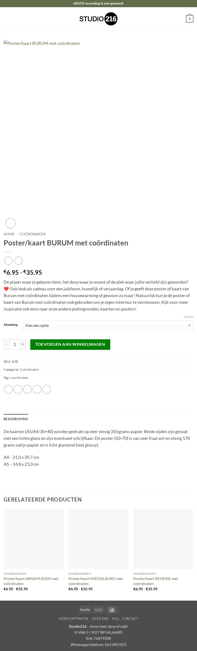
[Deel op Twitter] (27, 389)
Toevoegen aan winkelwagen (70, 344)
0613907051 (116, 644)
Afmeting (11, 325)
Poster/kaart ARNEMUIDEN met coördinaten (31, 581)
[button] (7, 18)
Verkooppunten (73, 619)
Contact (130, 619)
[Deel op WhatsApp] (8, 389)
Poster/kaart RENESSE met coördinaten (155, 581)
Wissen (188, 316)
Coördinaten (32, 234)
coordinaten (19, 378)
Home (9, 234)
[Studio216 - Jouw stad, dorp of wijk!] (99, 19)
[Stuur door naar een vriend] (37, 389)
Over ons (100, 619)
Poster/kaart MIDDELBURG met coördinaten (95, 581)
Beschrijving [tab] (16, 419)
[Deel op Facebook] (17, 389)
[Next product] (8, 261)
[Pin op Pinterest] (46, 389)
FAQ (115, 619)
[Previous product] (18, 261)
